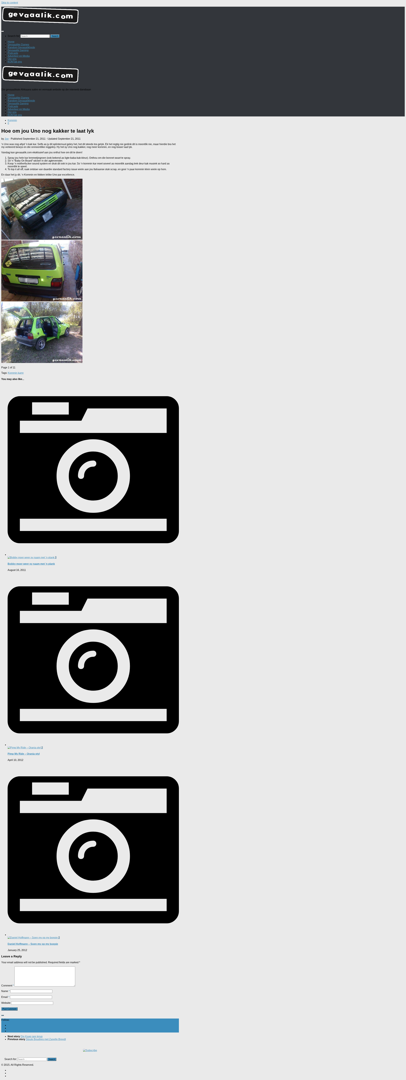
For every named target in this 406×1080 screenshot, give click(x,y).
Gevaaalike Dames (18, 44)
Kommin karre (16, 373)
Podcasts (13, 53)
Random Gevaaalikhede (21, 47)
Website (5, 1003)
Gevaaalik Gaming (18, 50)
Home (11, 41)
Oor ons (12, 59)
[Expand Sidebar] (2, 1015)
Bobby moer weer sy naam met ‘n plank (31, 563)
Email (5, 997)
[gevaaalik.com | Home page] (203, 17)
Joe (7, 138)
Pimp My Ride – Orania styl (24, 753)
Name (5, 991)
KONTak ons (15, 61)
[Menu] (2, 31)
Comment (7, 985)
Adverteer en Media (19, 56)
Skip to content (9, 2)
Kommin (12, 120)
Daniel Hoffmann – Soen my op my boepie (33, 944)
